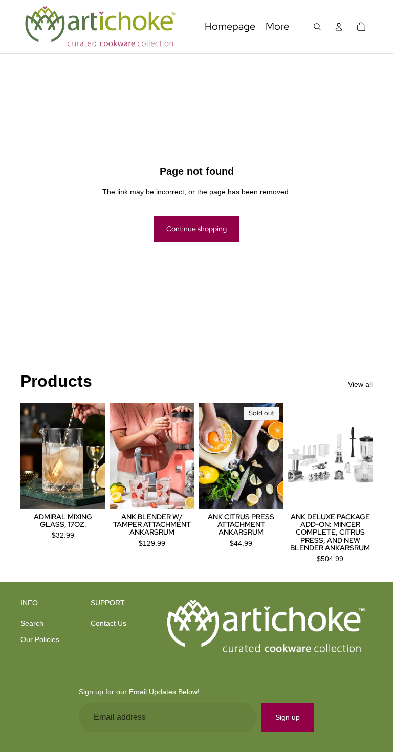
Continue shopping (196, 228)
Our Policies (39, 639)
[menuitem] (277, 26)
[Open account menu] (339, 26)
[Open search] (317, 26)
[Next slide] (97, 456)
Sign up (287, 717)
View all (360, 384)
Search (31, 623)
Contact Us (108, 623)
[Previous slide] (28, 456)
